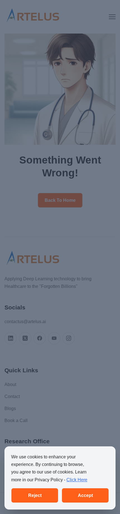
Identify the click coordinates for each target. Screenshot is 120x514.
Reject (35, 495)
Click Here (76, 479)
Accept (85, 495)
